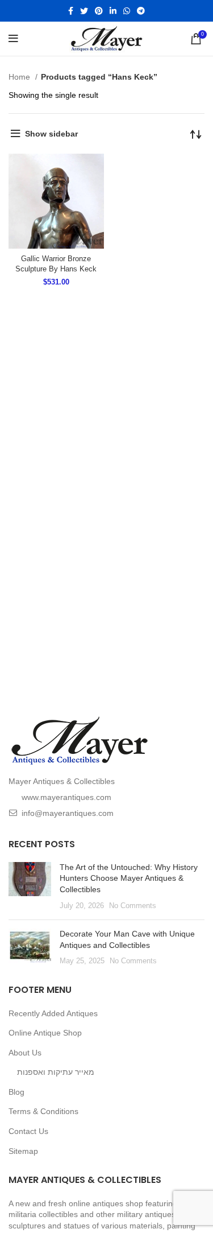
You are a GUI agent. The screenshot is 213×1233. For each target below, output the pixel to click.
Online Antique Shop (45, 1032)
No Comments (132, 906)
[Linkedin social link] (113, 10)
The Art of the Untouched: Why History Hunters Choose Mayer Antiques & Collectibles (129, 878)
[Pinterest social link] (98, 10)
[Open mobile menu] (13, 38)
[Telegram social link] (140, 10)
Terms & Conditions (43, 1111)
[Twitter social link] (84, 10)
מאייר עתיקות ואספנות (55, 1072)
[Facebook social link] (71, 10)
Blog (16, 1091)
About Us (25, 1052)
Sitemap (23, 1151)
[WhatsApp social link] (126, 10)
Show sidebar (51, 133)
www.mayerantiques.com (66, 797)
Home (20, 76)
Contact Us (28, 1131)
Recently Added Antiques (53, 1013)
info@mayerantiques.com (68, 813)
